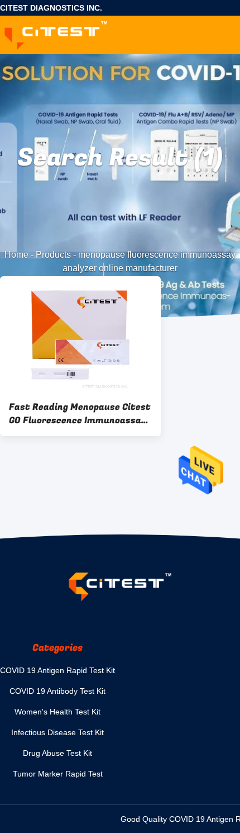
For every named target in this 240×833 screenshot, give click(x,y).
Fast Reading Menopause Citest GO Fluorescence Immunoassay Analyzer (80, 413)
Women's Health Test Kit (57, 711)
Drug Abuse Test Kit (57, 753)
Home (16, 254)
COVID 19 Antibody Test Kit (57, 691)
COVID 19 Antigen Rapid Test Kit (57, 670)
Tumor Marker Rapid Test (58, 773)
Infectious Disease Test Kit (57, 732)
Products (53, 254)
